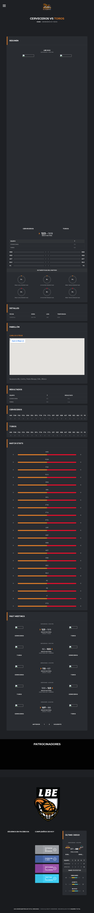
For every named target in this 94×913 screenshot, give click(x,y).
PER (69, 415)
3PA (32, 415)
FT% (49, 415)
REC (74, 415)
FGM (14, 415)
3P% (36, 415)
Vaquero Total (75, 909)
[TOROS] (66, 140)
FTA (44, 415)
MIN (11, 415)
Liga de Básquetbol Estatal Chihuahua (26, 909)
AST (65, 415)
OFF (53, 415)
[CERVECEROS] (28, 140)
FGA (19, 415)
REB (61, 415)
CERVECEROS (14, 398)
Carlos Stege (16, 336)
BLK (78, 415)
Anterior (36, 724)
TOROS (11, 402)
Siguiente (57, 724)
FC (81, 415)
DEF (57, 415)
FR (85, 415)
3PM (27, 415)
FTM (40, 415)
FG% (23, 415)
